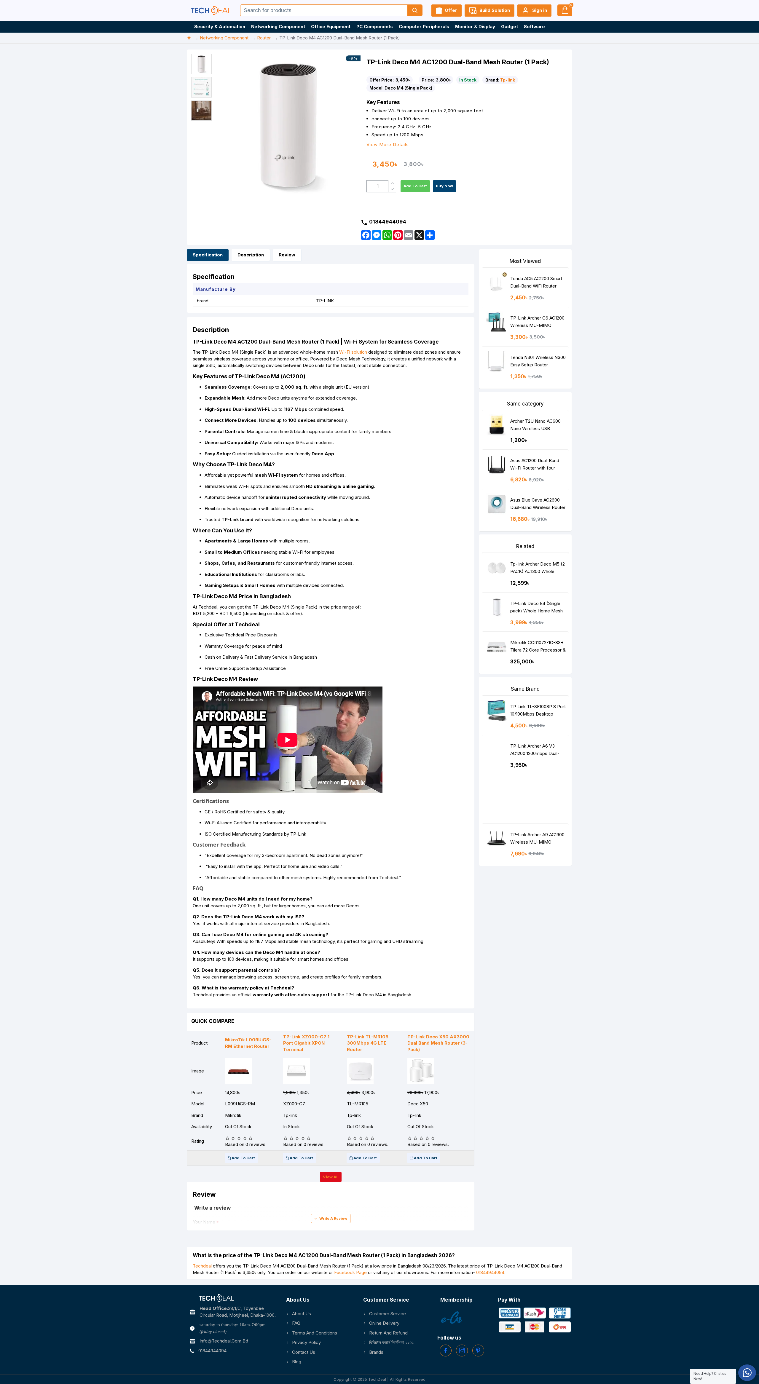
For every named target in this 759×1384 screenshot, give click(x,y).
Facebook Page (350, 1272)
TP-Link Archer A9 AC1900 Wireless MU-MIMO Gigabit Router (537, 839)
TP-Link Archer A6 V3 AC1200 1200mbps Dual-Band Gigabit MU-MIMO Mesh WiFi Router (534, 751)
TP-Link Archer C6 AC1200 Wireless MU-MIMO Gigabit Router (537, 323)
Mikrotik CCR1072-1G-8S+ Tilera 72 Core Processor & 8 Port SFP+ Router (538, 647)
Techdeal (202, 1266)
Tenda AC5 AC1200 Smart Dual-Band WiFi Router (536, 282)
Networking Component (224, 38)
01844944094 (490, 1272)
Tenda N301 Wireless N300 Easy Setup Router (538, 361)
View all (331, 1176)
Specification (208, 255)
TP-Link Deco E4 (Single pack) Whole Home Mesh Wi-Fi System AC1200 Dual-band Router (536, 608)
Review (287, 255)
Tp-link (507, 79)
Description (250, 255)
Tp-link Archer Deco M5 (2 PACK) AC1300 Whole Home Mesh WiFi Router (537, 569)
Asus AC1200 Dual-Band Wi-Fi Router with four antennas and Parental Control (534, 465)
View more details (387, 144)
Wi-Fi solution (353, 352)
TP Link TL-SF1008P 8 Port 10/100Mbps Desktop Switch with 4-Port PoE (538, 711)
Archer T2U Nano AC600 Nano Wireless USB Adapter (535, 426)
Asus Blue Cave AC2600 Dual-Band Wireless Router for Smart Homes (537, 505)
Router (264, 38)
